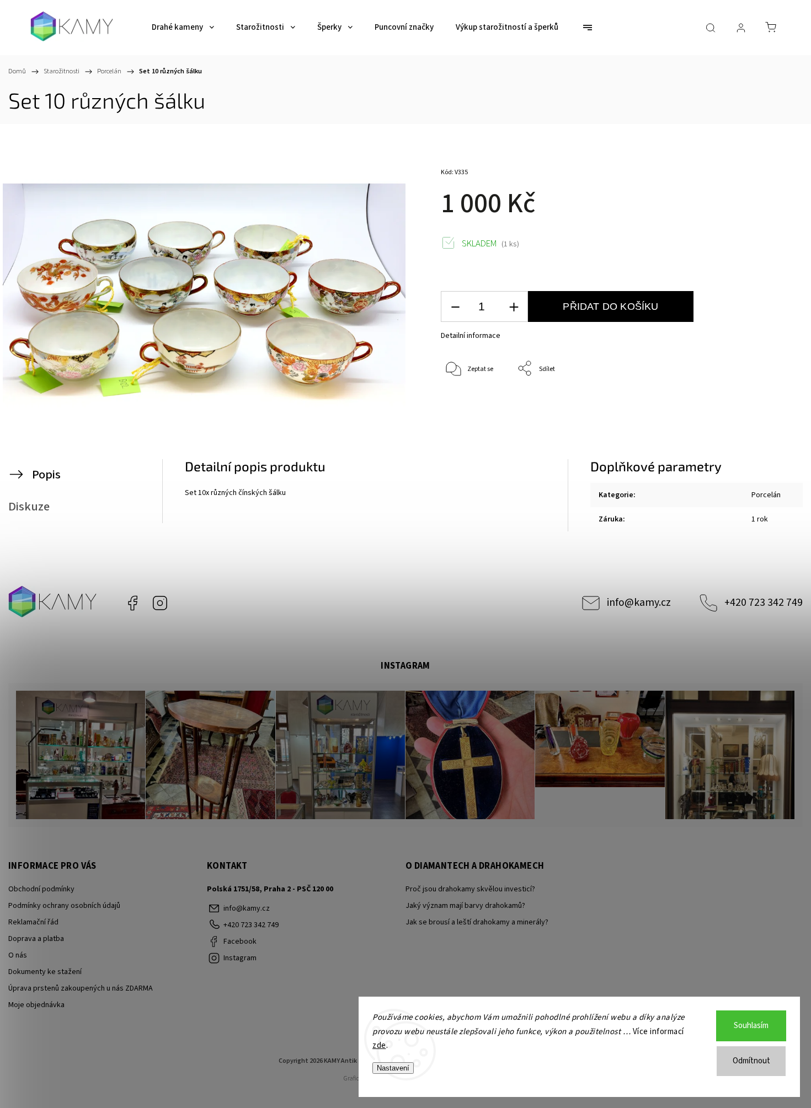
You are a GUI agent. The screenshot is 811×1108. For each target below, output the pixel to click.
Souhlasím (751, 1025)
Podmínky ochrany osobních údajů (64, 905)
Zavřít (749, 405)
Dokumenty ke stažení (45, 971)
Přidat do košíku (610, 306)
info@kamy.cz (639, 602)
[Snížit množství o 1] (455, 306)
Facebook (132, 603)
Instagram (160, 603)
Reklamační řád (33, 922)
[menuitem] (183, 27)
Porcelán (766, 495)
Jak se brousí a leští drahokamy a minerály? (477, 922)
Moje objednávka (36, 1004)
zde (379, 1045)
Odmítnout (751, 1061)
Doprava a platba (36, 938)
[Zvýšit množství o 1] (513, 306)
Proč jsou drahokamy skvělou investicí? (470, 889)
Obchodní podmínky (41, 889)
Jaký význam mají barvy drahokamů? (465, 905)
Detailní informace (470, 335)
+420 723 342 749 (763, 602)
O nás (17, 955)
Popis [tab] (46, 474)
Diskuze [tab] (29, 506)
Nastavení (393, 1068)
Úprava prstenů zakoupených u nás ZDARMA (80, 988)
